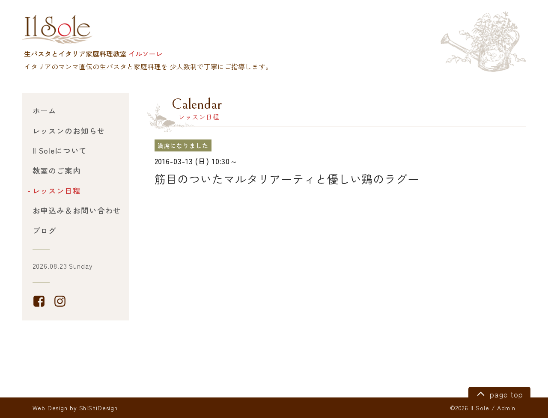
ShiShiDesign (98, 407)
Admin (506, 407)
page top (505, 394)
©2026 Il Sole (469, 407)
